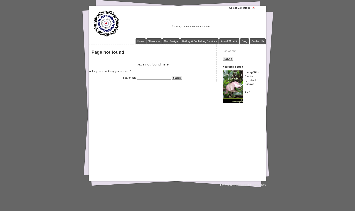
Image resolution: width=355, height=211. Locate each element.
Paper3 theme (259, 185)
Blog (244, 41)
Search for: (129, 77)
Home (140, 41)
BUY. (247, 91)
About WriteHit (229, 41)
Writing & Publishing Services (199, 41)
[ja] (253, 7)
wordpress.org (240, 185)
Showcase (154, 41)
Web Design (171, 41)
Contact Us (257, 41)
